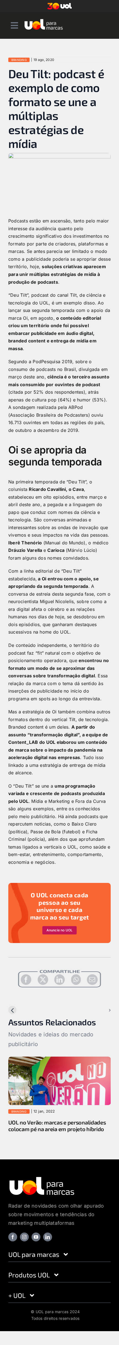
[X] (43, 979)
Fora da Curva (90, 801)
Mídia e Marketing (50, 801)
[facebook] (12, 1243)
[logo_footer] (41, 1185)
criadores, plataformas (79, 244)
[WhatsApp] (76, 979)
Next (101, 1010)
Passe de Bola (45, 831)
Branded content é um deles (38, 727)
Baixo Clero (84, 824)
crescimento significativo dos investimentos (55, 236)
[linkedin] (47, 1243)
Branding (19, 60)
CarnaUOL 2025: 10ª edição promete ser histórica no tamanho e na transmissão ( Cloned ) (57, 1129)
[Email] (92, 979)
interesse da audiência (32, 228)
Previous (22, 1010)
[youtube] (36, 1243)
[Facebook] (26, 979)
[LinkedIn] (59, 979)
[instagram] (24, 1243)
